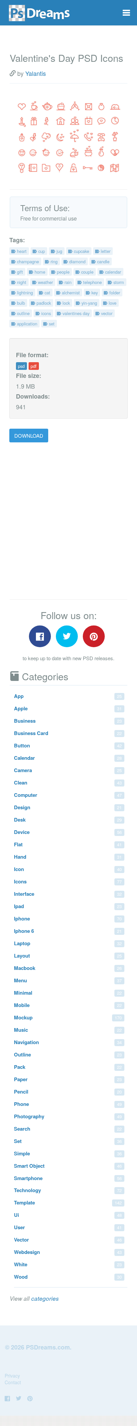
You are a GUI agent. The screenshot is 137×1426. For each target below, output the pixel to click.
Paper (68, 1079)
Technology (68, 1190)
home (39, 272)
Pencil (68, 1091)
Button (68, 745)
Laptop (68, 943)
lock (65, 303)
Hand (68, 856)
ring (53, 261)
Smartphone (68, 1178)
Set (68, 1141)
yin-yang (88, 303)
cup (41, 251)
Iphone (68, 918)
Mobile (68, 1005)
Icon (68, 869)
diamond (76, 261)
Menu (68, 980)
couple (86, 272)
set (51, 323)
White (68, 1264)
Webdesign (68, 1252)
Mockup (68, 1017)
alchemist (70, 292)
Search (68, 1128)
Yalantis (35, 73)
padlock (43, 303)
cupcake (80, 251)
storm (118, 282)
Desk (68, 819)
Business (68, 720)
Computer (68, 795)
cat (46, 292)
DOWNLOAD (28, 435)
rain (67, 282)
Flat (68, 844)
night (21, 282)
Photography (68, 1116)
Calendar (68, 757)
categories (45, 1298)
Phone (68, 1104)
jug (58, 251)
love (111, 303)
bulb (20, 303)
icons (45, 313)
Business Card (68, 733)
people (62, 272)
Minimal (68, 992)
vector (106, 313)
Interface (68, 893)
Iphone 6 (68, 931)
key (94, 292)
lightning (24, 292)
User (68, 1227)
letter (104, 251)
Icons (68, 881)
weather (45, 282)
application (26, 323)
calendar (112, 272)
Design (68, 807)
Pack (68, 1067)
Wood (68, 1276)
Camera (68, 770)
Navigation (68, 1042)
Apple (68, 708)
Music (68, 1029)
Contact (13, 1382)
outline (23, 313)
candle (102, 261)
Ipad (68, 906)
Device (68, 832)
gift (19, 272)
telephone (92, 282)
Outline (68, 1054)
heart (21, 251)
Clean (68, 782)
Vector (68, 1239)
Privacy (12, 1375)
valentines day (75, 313)
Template (68, 1202)
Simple (68, 1153)
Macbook (68, 968)
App (68, 696)
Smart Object (68, 1165)
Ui (68, 1215)
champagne (27, 261)
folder (114, 292)
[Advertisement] (68, 521)
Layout (68, 955)
